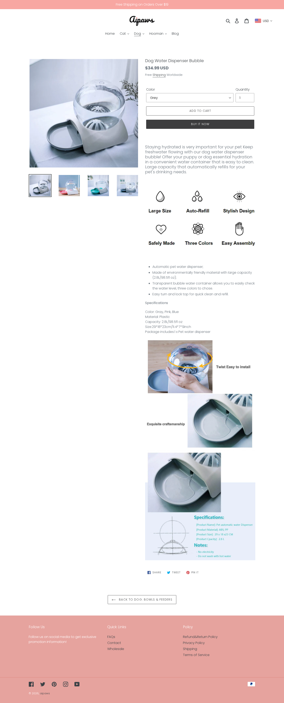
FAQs (111, 636)
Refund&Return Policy (200, 636)
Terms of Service (196, 655)
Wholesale (115, 648)
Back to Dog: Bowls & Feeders (145, 599)
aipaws (45, 693)
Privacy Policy (194, 642)
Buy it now (200, 124)
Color (150, 89)
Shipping (159, 75)
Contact (114, 642)
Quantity (243, 89)
